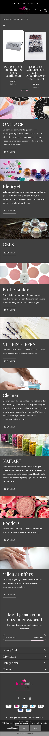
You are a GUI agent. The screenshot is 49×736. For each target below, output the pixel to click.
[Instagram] (24, 698)
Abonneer (38, 637)
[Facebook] (18, 698)
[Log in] (35, 10)
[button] (5, 10)
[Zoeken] (40, 10)
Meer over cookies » (25, 733)
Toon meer (9, 152)
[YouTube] (30, 698)
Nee (35, 728)
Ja (24, 728)
